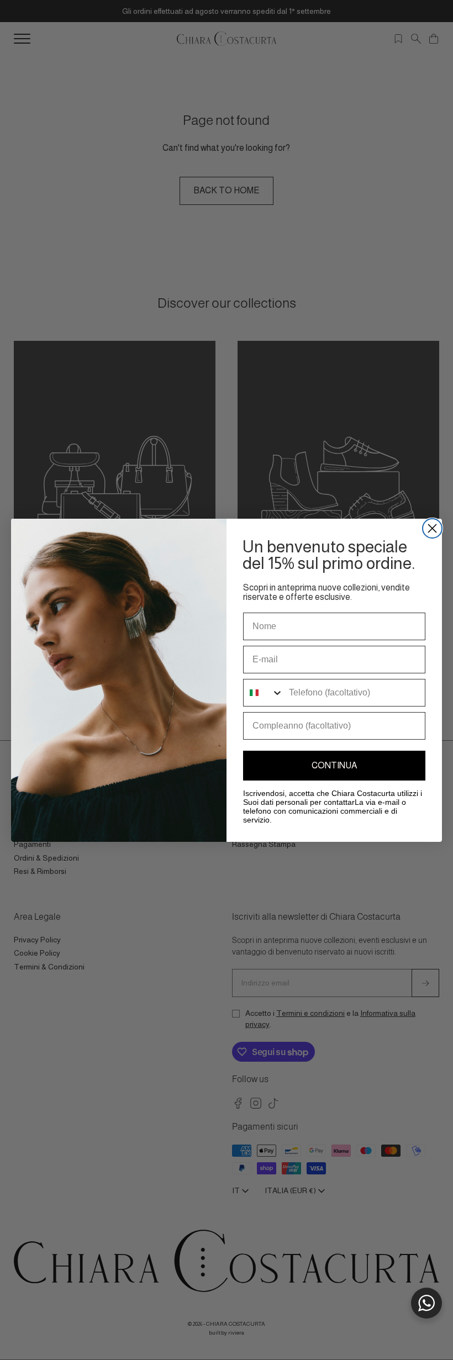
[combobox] (263, 692)
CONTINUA (334, 765)
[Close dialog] (432, 528)
